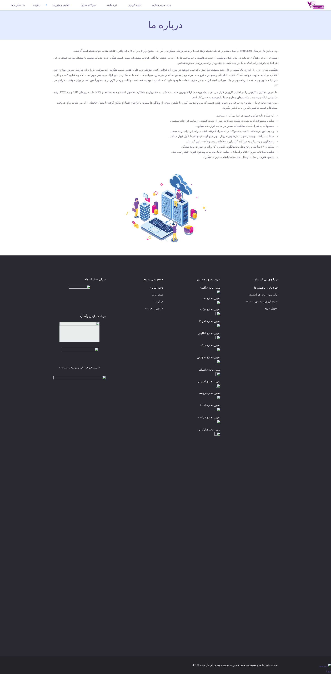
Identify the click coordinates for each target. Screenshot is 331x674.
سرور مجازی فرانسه (209, 417)
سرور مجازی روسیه (209, 393)
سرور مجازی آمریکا (209, 321)
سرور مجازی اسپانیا (209, 369)
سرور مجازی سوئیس (208, 357)
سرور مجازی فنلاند (210, 345)
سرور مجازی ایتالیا (210, 405)
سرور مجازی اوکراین (209, 429)
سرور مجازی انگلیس (209, 333)
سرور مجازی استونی (209, 381)
